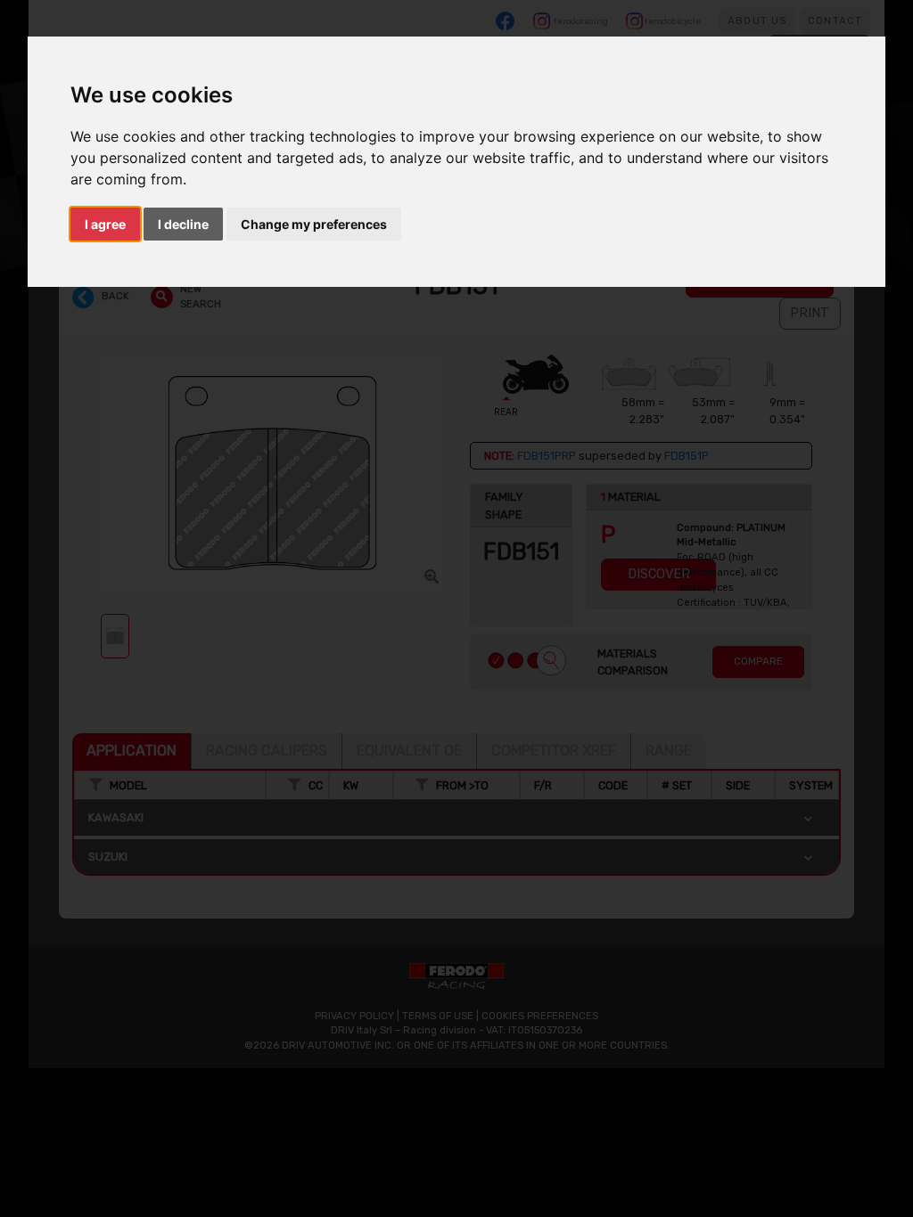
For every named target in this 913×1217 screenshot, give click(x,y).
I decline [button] (183, 224)
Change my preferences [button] (314, 224)
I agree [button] (105, 224)
